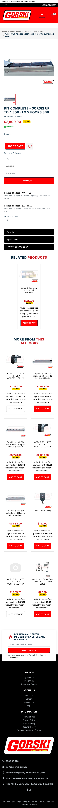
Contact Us (29, 702)
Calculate (29, 181)
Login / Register (49, 5)
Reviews (11, 247)
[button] (29, 146)
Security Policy (29, 727)
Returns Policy (29, 723)
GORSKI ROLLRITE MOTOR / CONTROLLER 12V (15, 375)
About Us (29, 695)
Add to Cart (15, 146)
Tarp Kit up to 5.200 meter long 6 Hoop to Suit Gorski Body (42, 375)
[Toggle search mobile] (47, 15)
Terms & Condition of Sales (29, 730)
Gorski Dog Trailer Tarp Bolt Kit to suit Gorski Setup (42, 581)
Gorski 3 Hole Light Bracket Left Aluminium (29, 290)
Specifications (13, 239)
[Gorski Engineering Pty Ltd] (17, 15)
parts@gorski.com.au (16, 767)
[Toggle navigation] (42, 15)
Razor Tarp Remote (42, 511)
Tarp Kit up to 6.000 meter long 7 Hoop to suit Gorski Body (15, 444)
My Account (29, 677)
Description (12, 232)
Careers (29, 699)
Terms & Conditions (36, 655)
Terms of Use (29, 717)
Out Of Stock (15, 408)
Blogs (29, 705)
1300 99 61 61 (13, 761)
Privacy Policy (14, 657)
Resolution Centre (29, 684)
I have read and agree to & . (27, 656)
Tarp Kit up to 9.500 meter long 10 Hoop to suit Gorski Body (15, 513)
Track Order (29, 681)
